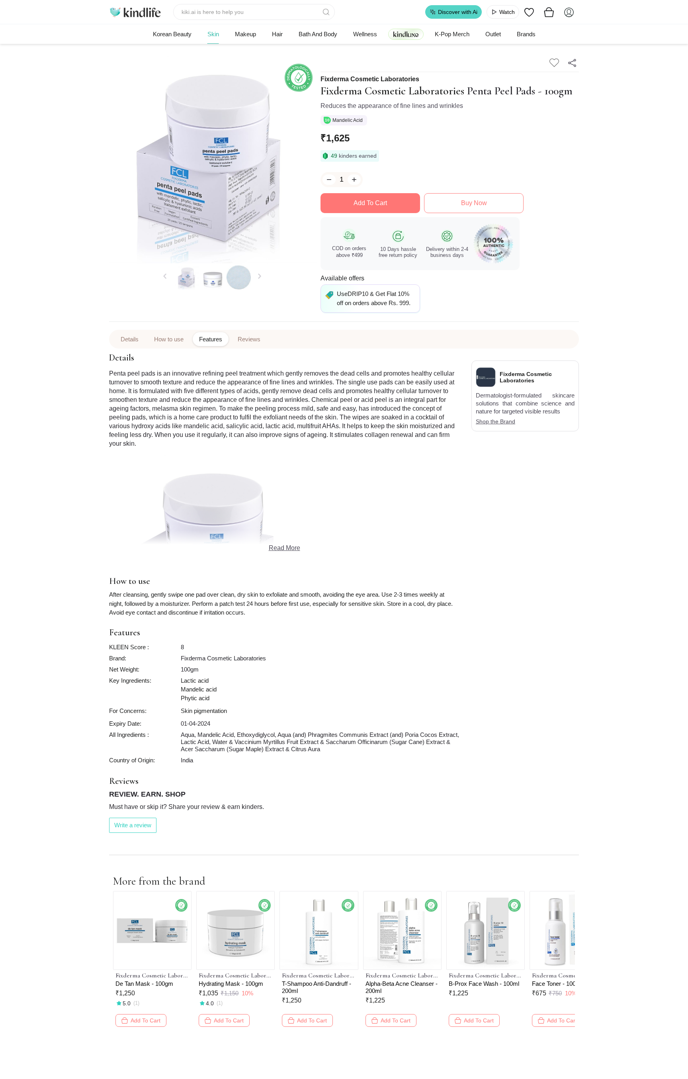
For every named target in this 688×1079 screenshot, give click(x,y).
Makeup (245, 34)
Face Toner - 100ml (557, 983)
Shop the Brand (495, 421)
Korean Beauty (172, 34)
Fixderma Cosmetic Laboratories (370, 79)
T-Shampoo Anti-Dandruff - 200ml (316, 987)
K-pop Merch (452, 34)
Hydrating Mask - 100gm (231, 983)
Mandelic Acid (348, 120)
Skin (213, 34)
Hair (277, 34)
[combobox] (254, 12)
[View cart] (549, 12)
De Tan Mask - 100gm (144, 983)
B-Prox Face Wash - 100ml (484, 983)
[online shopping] (135, 12)
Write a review (132, 825)
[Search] (327, 12)
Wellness (365, 34)
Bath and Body (318, 34)
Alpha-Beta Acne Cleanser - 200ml (402, 987)
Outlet (493, 34)
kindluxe (405, 34)
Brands (526, 34)
